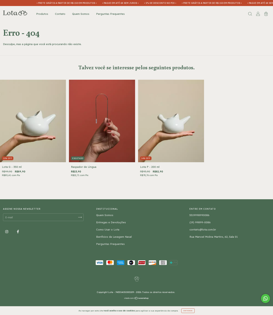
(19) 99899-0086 (200, 222)
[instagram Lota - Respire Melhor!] (7, 231)
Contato (60, 13)
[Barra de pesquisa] (250, 14)
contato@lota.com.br (202, 229)
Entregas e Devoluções (111, 222)
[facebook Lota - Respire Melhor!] (18, 231)
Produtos (42, 13)
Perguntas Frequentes (110, 13)
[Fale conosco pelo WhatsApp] (265, 298)
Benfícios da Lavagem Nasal (114, 236)
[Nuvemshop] (136, 298)
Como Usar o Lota (107, 229)
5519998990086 (199, 215)
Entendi (187, 311)
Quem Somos (80, 13)
